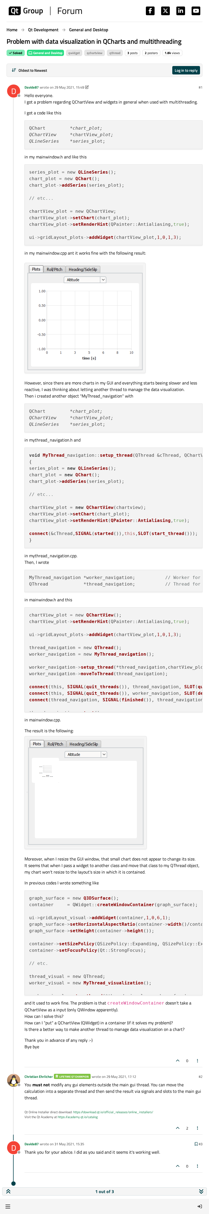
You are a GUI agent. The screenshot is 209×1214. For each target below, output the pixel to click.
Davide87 (31, 87)
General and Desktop (47, 52)
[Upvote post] (178, 1060)
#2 (200, 1076)
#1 (200, 87)
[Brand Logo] (45, 11)
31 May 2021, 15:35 (69, 1144)
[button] (7, 1206)
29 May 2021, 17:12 (121, 1076)
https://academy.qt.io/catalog (78, 1116)
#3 (200, 1144)
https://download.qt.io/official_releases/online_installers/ (113, 1112)
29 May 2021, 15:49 (69, 87)
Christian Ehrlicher (38, 1076)
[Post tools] (198, 1060)
